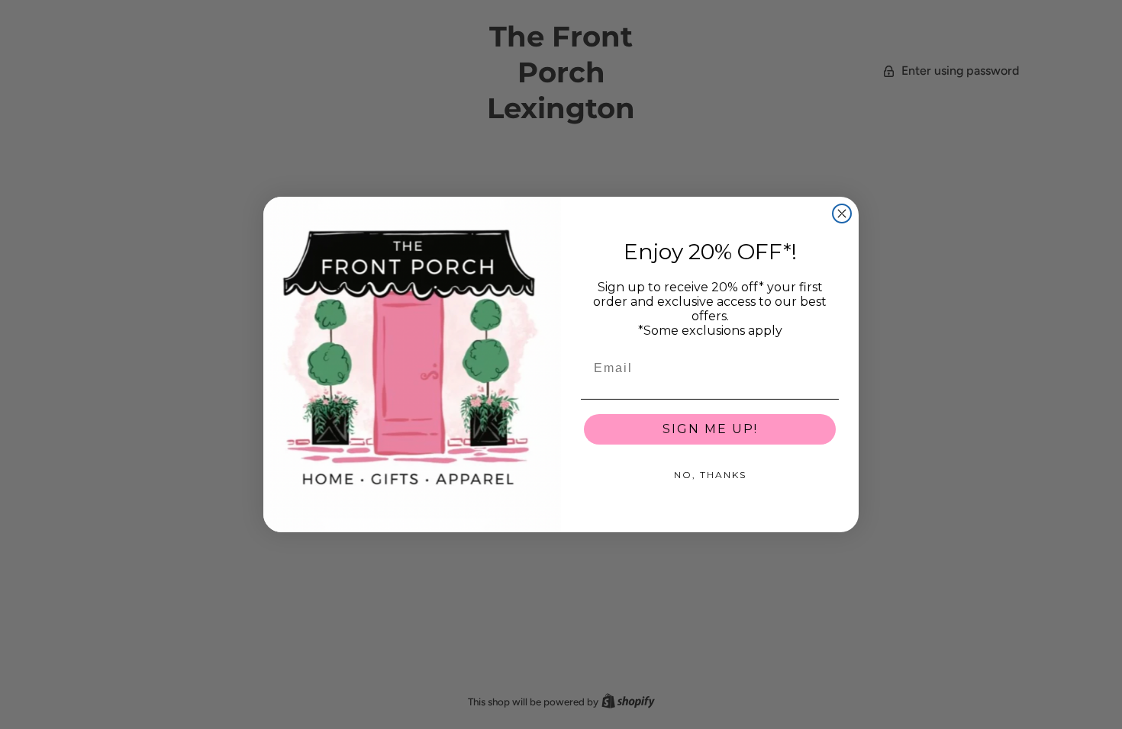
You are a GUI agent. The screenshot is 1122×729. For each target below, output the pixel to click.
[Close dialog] (842, 213)
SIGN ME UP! (710, 429)
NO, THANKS (710, 474)
